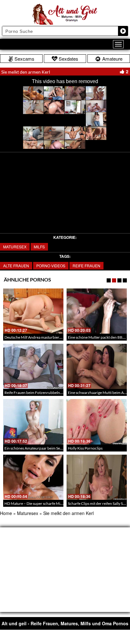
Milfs (39, 246)
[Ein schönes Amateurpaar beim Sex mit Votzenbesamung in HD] (33, 421)
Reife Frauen (86, 265)
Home (6, 513)
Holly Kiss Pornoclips (85, 448)
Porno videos (50, 265)
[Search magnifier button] (123, 31)
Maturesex (15, 246)
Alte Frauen (16, 265)
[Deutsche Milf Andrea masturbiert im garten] (33, 311)
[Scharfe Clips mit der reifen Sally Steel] (97, 477)
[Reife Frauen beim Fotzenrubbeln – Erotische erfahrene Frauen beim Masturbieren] (33, 366)
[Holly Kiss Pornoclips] (97, 421)
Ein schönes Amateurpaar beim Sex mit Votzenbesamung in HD (55, 448)
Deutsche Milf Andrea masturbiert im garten (40, 337)
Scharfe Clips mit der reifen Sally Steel (98, 503)
